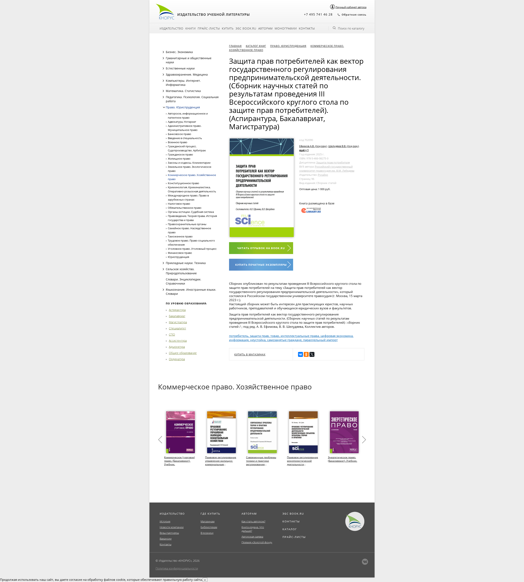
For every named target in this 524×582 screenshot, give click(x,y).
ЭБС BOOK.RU (293, 513)
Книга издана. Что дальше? (253, 529)
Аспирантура (177, 310)
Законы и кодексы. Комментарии (189, 163)
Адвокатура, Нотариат (182, 122)
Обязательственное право (184, 208)
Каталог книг (256, 46)
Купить (228, 28)
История (165, 521)
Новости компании (172, 527)
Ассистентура (178, 341)
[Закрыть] (164, 107)
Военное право (177, 142)
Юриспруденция (178, 257)
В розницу (207, 533)
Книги (190, 28)
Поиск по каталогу (351, 28)
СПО (172, 334)
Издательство (171, 28)
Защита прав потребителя (333, 162)
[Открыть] (163, 52)
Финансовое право (180, 253)
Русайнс (323, 175)
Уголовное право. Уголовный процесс (192, 249)
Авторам (265, 28)
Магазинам (208, 521)
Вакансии (166, 538)
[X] (311, 354)
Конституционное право (183, 183)
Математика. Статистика (183, 91)
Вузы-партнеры (169, 533)
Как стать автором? (253, 521)
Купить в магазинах (249, 354)
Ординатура (177, 359)
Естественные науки (180, 68)
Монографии (286, 28)
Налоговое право (179, 203)
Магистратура (178, 322)
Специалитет (177, 328)
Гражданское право (180, 154)
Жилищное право (179, 158)
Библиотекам (209, 527)
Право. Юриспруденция (183, 107)
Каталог (289, 529)
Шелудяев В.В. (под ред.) (343, 146)
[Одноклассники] (306, 354)
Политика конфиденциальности (177, 568)
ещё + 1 (304, 150)
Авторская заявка (252, 536)
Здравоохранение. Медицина (187, 74)
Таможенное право (180, 236)
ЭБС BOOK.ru (246, 28)
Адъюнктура (177, 347)
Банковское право (179, 134)
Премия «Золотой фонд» (257, 542)
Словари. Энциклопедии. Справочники (183, 281)
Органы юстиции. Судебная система (191, 212)
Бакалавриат (177, 316)
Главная (235, 46)
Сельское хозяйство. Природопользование (181, 271)
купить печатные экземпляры (261, 265)
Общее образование (183, 353)
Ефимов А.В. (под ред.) (313, 146)
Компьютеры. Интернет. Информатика (183, 83)
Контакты (307, 28)
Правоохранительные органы (187, 224)
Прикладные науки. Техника (186, 263)
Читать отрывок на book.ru (261, 248)
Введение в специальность (185, 138)
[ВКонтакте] (300, 354)
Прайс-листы (209, 28)
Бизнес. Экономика (179, 52)
